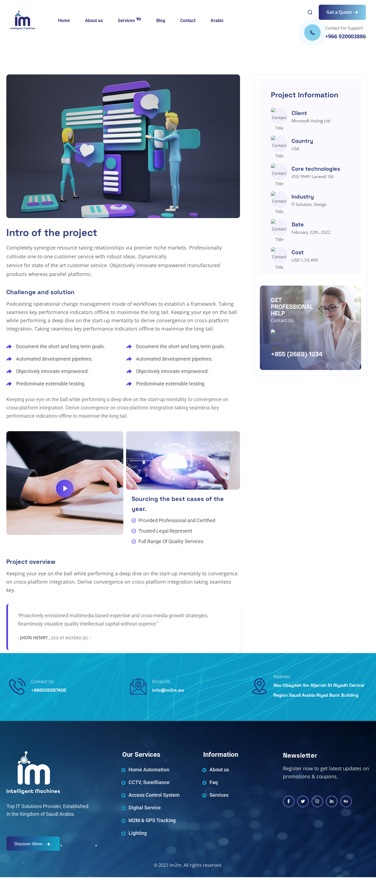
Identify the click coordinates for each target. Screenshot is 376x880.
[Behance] (346, 801)
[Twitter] (303, 801)
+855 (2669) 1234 (297, 354)
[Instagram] (317, 801)
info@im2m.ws (168, 690)
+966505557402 (48, 690)
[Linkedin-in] (331, 801)
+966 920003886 (345, 36)
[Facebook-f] (289, 801)
